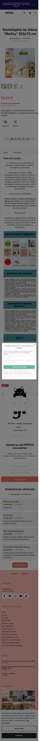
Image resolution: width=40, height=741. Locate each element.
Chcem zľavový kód (19, 367)
